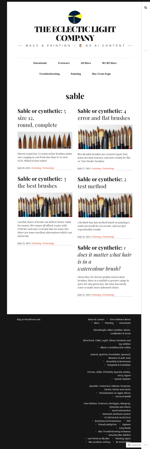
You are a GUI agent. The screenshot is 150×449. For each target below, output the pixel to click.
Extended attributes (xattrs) (117, 414)
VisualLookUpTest (107, 424)
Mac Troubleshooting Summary (114, 431)
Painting (76, 73)
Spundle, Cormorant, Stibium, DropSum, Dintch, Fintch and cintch (110, 388)
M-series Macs (123, 442)
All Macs (86, 63)
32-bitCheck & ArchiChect (117, 417)
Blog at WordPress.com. (29, 319)
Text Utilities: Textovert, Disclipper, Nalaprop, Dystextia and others (107, 405)
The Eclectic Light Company (75, 33)
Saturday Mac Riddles (120, 435)
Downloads (40, 63)
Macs (96, 323)
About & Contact (96, 319)
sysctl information (121, 410)
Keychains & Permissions (108, 421)
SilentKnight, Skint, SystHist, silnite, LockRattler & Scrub (112, 332)
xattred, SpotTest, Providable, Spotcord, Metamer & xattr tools (111, 356)
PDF (129, 421)
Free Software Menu (120, 319)
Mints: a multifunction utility (116, 347)
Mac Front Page (101, 73)
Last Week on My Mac (99, 438)
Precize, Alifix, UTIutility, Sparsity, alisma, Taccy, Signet (109, 374)
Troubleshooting (49, 73)
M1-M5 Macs (109, 63)
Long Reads (125, 428)
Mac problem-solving (99, 442)
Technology (48, 168)
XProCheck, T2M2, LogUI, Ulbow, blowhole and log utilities (107, 342)
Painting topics (123, 438)
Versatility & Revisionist (118, 361)
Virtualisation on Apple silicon (115, 393)
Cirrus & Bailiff (123, 396)
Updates (126, 424)
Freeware (64, 63)
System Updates (123, 379)
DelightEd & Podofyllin (119, 365)
